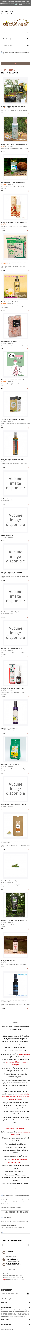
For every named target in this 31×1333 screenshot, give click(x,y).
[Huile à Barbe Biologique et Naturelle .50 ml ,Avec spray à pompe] (15, 984)
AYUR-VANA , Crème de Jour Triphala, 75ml (13, 262)
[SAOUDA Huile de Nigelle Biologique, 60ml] (15, 90)
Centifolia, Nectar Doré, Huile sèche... (12, 301)
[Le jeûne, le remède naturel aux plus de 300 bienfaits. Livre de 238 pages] (15, 364)
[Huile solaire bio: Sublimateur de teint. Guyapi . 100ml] (15, 444)
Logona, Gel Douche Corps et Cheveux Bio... (14, 920)
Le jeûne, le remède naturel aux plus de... (13, 379)
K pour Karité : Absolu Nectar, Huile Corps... (14, 222)
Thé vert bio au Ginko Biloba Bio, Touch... (13, 419)
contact (3, 14)
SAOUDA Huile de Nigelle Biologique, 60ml (13, 106)
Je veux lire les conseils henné (15, 1212)
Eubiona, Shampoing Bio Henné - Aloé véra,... (14, 144)
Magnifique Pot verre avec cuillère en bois (13, 804)
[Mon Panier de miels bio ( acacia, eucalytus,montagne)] (15, 557)
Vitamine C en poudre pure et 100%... (12, 648)
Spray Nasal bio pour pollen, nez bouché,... (14, 688)
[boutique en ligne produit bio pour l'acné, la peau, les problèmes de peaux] (15, 58)
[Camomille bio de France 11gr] (15, 749)
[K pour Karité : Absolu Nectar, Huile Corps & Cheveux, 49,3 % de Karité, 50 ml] (15, 207)
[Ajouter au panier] (28, 231)
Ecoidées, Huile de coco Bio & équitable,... (13, 182)
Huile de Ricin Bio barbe (8, 960)
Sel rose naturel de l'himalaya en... (11, 341)
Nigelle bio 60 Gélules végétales (10, 612)
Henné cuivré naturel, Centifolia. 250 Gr (12, 841)
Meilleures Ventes (9, 73)
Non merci (20, 4)
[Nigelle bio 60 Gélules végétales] (15, 596)
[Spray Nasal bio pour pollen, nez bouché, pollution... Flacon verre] (15, 673)
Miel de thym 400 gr (7, 535)
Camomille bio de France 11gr (10, 764)
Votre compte (4, 11)
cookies (6, 1)
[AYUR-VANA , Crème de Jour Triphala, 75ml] (15, 246)
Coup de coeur (8, 70)
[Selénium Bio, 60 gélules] (15, 483)
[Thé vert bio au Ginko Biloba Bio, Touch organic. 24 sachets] (15, 404)
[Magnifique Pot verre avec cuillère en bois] (15, 789)
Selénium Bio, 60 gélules (8, 499)
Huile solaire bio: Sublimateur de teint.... (13, 459)
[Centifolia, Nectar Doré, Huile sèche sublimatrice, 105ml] (15, 286)
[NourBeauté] (15, 23)
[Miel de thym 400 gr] (15, 520)
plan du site (10, 14)
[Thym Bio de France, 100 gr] (15, 865)
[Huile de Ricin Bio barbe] (15, 945)
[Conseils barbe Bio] (15, 1217)
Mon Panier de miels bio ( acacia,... (11, 572)
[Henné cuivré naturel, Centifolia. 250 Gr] (15, 825)
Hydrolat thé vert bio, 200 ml (9, 728)
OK (16, 4)
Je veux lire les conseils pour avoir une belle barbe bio (13, 1227)
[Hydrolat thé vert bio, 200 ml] (15, 712)
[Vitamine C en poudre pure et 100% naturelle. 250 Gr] (15, 633)
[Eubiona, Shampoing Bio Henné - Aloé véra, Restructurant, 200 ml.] (15, 129)
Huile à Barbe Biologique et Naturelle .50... (13, 1000)
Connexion (11, 11)
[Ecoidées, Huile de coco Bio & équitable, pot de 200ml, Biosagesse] (15, 167)
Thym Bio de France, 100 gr (9, 880)
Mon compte (5, 1319)
